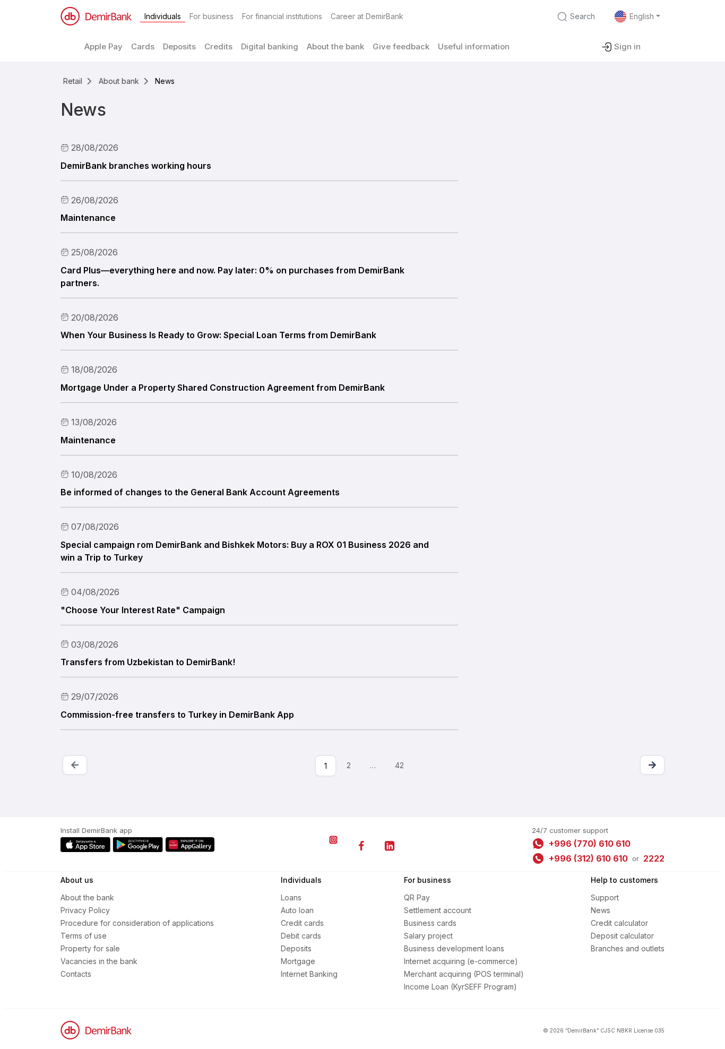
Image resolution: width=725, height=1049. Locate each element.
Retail (72, 80)
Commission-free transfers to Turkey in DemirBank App (177, 714)
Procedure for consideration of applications (137, 922)
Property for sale (90, 948)
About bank (119, 80)
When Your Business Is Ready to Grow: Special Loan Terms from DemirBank (218, 335)
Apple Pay (103, 46)
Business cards (430, 922)
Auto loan (297, 910)
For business (211, 16)
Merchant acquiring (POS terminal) (464, 973)
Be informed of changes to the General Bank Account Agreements (200, 492)
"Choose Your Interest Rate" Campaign (143, 610)
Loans (291, 897)
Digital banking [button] (269, 46)
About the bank (335, 46)
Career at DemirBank (367, 16)
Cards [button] (142, 46)
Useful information (474, 46)
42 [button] (399, 765)
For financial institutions (282, 16)
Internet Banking (309, 973)
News (600, 910)
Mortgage (298, 961)
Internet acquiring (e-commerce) (461, 961)
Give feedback (401, 46)
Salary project (428, 935)
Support (605, 897)
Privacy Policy (85, 910)
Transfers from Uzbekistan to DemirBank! (148, 662)
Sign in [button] (627, 46)
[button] (372, 765)
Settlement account (437, 910)
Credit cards (302, 922)
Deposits (296, 948)
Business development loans (454, 948)
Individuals (162, 16)
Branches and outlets (627, 948)
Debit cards (301, 935)
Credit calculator (619, 922)
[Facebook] (361, 845)
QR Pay (417, 897)
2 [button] (349, 765)
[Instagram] (333, 845)
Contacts (76, 973)
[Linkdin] (389, 845)
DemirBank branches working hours (136, 165)
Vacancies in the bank (99, 961)
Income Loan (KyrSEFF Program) (460, 986)
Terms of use (84, 935)
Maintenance (88, 217)
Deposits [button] (179, 46)
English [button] (641, 16)
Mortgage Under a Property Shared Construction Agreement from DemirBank (223, 387)
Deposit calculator (622, 935)
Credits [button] (218, 46)
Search (582, 16)
